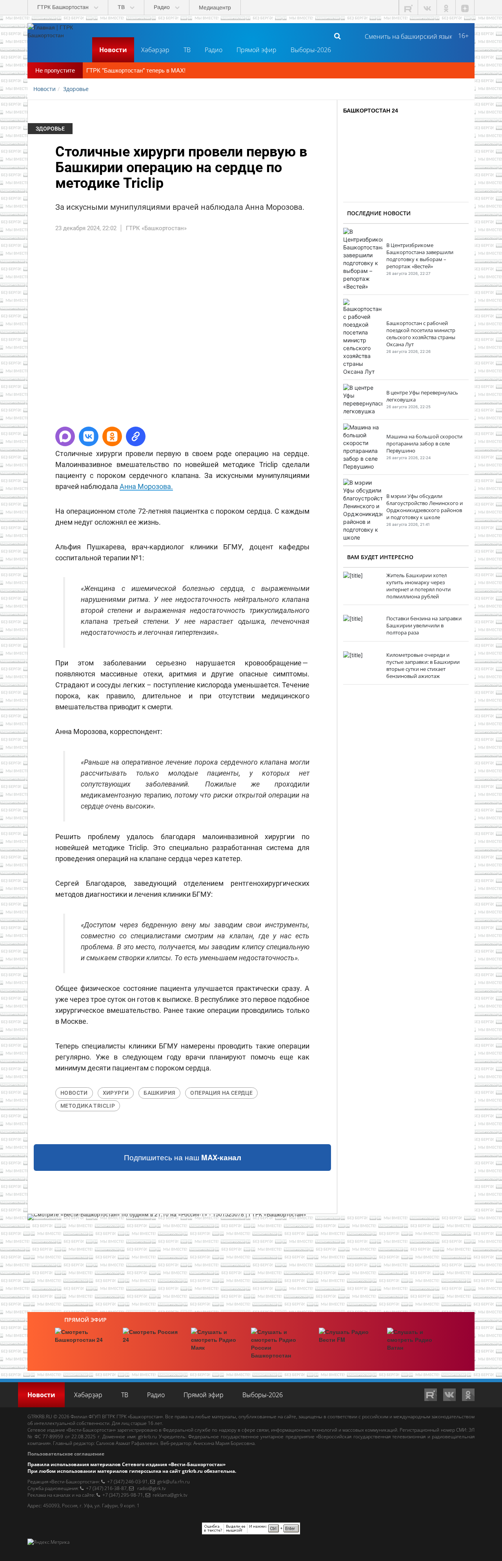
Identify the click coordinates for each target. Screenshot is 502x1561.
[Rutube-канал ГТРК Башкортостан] (408, 7)
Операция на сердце (221, 1093)
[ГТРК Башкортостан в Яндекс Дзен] (465, 7)
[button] (65, 436)
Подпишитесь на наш (182, 1157)
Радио (213, 49)
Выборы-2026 (311, 49)
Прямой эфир (256, 49)
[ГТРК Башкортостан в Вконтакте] (427, 7)
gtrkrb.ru (147, 1436)
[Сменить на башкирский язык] (405, 35)
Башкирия (159, 1093)
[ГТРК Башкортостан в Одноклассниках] (446, 7)
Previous (16, 333)
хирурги (116, 1093)
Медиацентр (215, 7)
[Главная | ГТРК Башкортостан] (56, 35)
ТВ (187, 49)
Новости (113, 49)
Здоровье (50, 128)
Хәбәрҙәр (155, 49)
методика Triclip (87, 1106)
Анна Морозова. (146, 486)
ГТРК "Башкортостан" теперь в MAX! (136, 70)
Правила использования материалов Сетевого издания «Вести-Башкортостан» (126, 1464)
